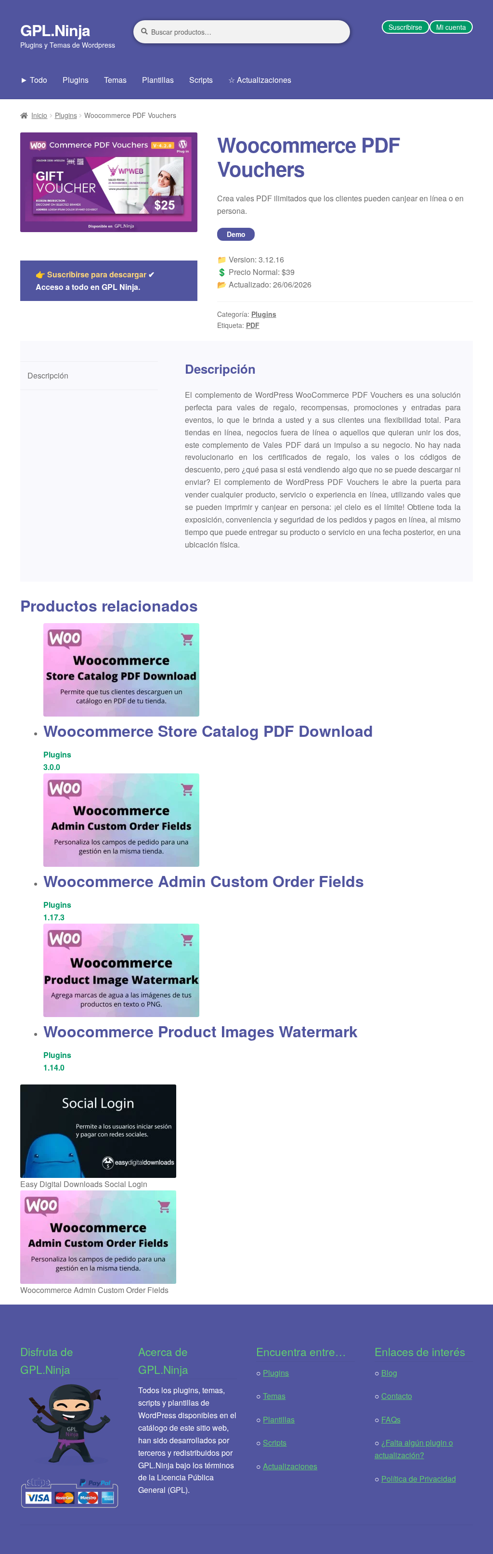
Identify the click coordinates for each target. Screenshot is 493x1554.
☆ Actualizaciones (259, 79)
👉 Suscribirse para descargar (91, 274)
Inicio (39, 115)
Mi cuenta (451, 27)
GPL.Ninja (55, 30)
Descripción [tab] (47, 375)
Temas (115, 79)
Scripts (201, 79)
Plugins (76, 79)
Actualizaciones (290, 1466)
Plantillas (158, 79)
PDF (252, 325)
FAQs (391, 1419)
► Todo (33, 79)
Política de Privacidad (418, 1478)
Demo (236, 234)
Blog (389, 1372)
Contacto (396, 1395)
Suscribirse (405, 27)
